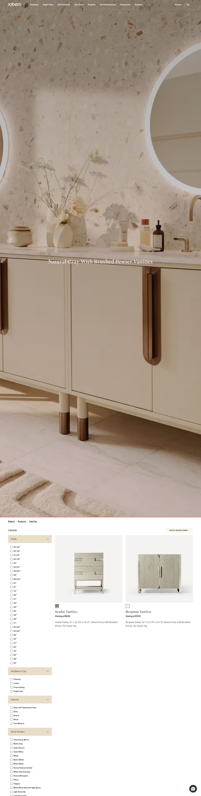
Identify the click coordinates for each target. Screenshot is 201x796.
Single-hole (18, 691)
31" (15, 587)
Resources (125, 4)
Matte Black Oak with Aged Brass (27, 787)
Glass (16, 711)
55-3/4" (17, 627)
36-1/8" (17, 551)
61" (15, 583)
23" (15, 647)
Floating (17, 679)
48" (15, 615)
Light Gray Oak (19, 792)
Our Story (79, 4)
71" (15, 623)
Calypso (17, 783)
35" (15, 639)
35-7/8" (17, 567)
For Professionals (108, 4)
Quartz (16, 715)
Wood (16, 719)
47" (15, 643)
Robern (11, 521)
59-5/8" (17, 579)
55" (15, 635)
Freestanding (19, 687)
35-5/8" (17, 571)
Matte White (19, 759)
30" (15, 619)
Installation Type (19, 671)
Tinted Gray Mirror (21, 739)
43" (15, 603)
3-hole (16, 683)
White (16, 756)
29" (15, 663)
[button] (193, 789)
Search (178, 4)
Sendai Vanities (66, 612)
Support (138, 4)
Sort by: (178, 530)
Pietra (16, 779)
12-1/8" (17, 555)
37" (15, 599)
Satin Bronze (19, 748)
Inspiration (48, 4)
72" (15, 651)
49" (15, 607)
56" (15, 655)
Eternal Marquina (21, 776)
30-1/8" (17, 559)
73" (15, 591)
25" (15, 595)
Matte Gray (18, 743)
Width (14, 539)
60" (15, 575)
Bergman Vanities (138, 612)
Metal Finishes (17, 731)
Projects (91, 4)
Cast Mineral (19, 723)
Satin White (18, 752)
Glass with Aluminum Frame (25, 707)
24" (15, 611)
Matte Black (19, 763)
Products (34, 4)
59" (15, 659)
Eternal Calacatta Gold (23, 768)
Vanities (33, 521)
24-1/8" (17, 547)
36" (15, 563)
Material (15, 699)
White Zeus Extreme (22, 772)
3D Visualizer (64, 4)
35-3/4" (17, 631)
